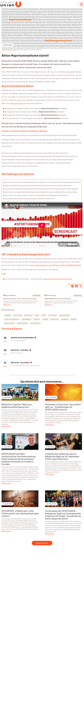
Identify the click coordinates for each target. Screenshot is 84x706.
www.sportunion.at (18, 103)
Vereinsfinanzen (10, 323)
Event (37, 315)
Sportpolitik (54, 319)
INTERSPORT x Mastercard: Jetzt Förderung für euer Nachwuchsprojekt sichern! (20, 513)
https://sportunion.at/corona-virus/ (57, 279)
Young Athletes (35, 323)
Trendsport (64, 319)
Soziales (45, 319)
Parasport (37, 319)
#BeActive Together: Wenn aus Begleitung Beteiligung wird (17, 405)
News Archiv (42, 543)
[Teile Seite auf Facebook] (76, 286)
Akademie (8, 315)
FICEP (43, 315)
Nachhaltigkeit (26, 319)
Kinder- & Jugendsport (12, 319)
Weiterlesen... (49, 304)
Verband (73, 319)
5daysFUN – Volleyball (20, 362)
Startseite (5, 49)
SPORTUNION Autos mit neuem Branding (57, 299)
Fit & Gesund (52, 315)
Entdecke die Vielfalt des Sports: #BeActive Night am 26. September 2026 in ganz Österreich (62, 456)
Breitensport (28, 315)
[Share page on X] (80, 286)
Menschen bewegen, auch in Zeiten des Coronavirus (20, 299)
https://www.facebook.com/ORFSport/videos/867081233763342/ (55, 265)
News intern (13, 49)
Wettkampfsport (23, 323)
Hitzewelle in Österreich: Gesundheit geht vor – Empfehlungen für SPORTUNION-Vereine (63, 407)
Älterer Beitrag (51, 295)
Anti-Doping (18, 315)
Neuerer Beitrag (10, 295)
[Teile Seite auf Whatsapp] (72, 286)
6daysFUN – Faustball (20, 350)
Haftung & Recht (64, 315)
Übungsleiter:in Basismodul (22, 338)
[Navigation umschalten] (81, 4)
